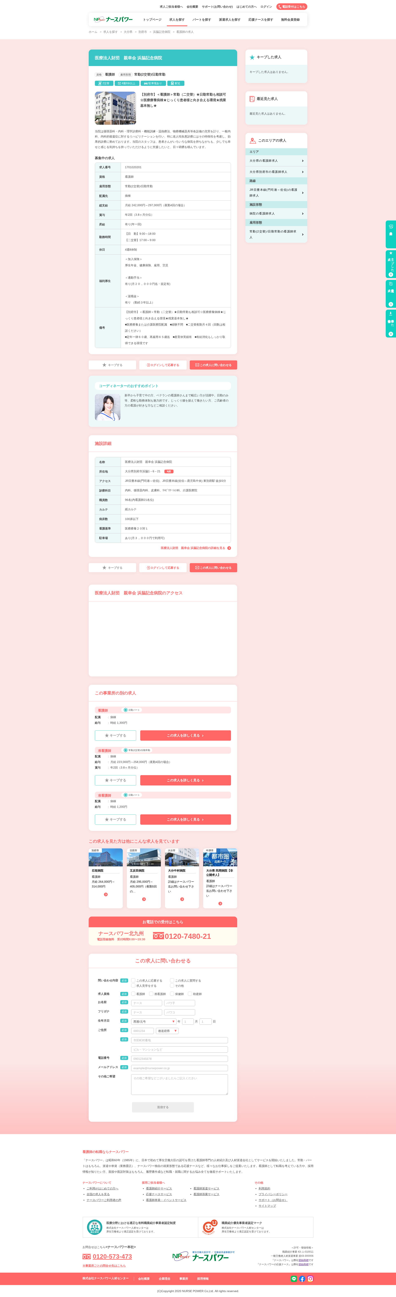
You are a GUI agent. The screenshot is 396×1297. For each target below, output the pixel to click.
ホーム (93, 31)
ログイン (266, 6)
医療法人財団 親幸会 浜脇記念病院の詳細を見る (193, 548)
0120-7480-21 (188, 936)
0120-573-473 (112, 1256)
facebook (302, 1279)
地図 (169, 471)
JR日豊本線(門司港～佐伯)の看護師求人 (274, 192)
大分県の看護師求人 (264, 160)
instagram (310, 1279)
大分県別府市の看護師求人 (269, 171)
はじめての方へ (247, 6)
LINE (294, 1279)
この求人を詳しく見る (184, 735)
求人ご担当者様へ (171, 6)
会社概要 (192, 6)
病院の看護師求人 (262, 213)
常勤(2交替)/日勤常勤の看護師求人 (273, 234)
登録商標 (304, 1260)
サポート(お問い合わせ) (217, 6)
